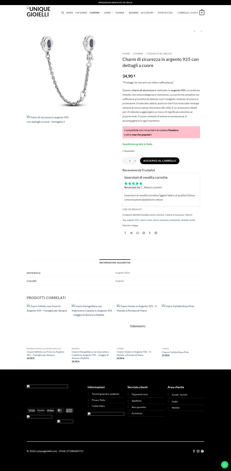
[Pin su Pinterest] (143, 233)
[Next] (203, 336)
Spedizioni (136, 400)
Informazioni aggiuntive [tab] (115, 262)
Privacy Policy (98, 400)
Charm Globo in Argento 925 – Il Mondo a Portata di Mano (134, 353)
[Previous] (26, 336)
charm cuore (146, 220)
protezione (175, 220)
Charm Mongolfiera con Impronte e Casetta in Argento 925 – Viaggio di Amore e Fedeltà (90, 354)
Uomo (107, 12)
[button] (168, 12)
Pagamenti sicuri (140, 394)
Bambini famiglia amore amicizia (148, 214)
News (69, 12)
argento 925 (133, 220)
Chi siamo (81, 12)
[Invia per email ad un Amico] (137, 233)
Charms (94, 12)
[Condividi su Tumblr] (150, 233)
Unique (134, 225)
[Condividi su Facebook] (125, 233)
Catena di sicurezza (159, 53)
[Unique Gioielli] (41, 12)
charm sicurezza (161, 220)
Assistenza (137, 413)
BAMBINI (133, 12)
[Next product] (194, 31)
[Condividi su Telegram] (156, 233)
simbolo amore (188, 220)
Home (126, 53)
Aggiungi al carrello (159, 160)
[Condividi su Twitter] (131, 233)
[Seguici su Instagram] (198, 451)
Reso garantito (139, 407)
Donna (120, 12)
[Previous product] (201, 31)
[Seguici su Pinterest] (202, 451)
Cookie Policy (98, 406)
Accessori (147, 12)
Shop (161, 12)
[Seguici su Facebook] (194, 451)
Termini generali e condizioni (105, 394)
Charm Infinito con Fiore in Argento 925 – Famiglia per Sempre (45, 353)
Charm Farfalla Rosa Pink (175, 352)
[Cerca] (62, 12)
